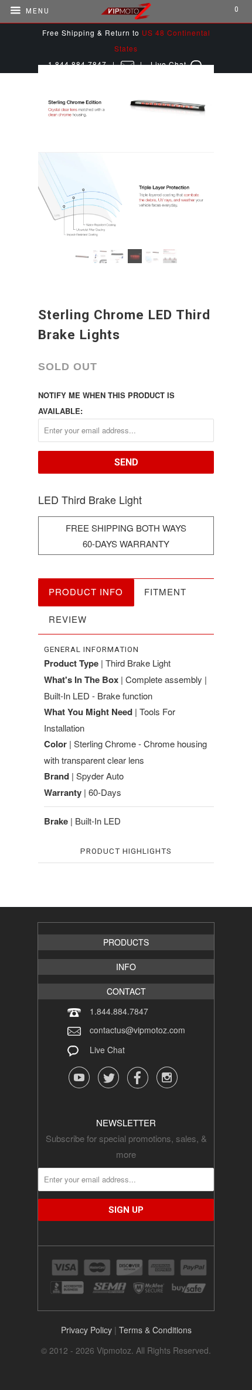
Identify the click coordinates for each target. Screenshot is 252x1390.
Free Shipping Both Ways (126, 528)
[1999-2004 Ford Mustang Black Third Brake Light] (126, 152)
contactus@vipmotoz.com (137, 1030)
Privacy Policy (86, 1330)
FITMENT (165, 591)
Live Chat (107, 1050)
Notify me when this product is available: (106, 402)
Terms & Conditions (155, 1330)
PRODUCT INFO (86, 591)
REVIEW (68, 619)
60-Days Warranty (126, 543)
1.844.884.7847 (119, 1011)
